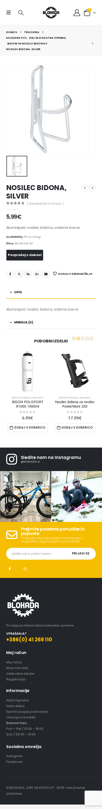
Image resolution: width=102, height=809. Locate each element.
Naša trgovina (17, 700)
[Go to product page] (27, 371)
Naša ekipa (15, 706)
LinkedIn (28, 274)
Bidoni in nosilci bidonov (27, 397)
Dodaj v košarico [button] (29, 427)
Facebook (10, 274)
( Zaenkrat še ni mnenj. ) (45, 203)
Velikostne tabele (20, 673)
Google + (37, 274)
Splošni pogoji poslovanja (27, 711)
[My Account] (77, 12)
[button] (10, 12)
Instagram (25, 568)
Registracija (15, 679)
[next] (92, 187)
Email (46, 274)
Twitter (19, 274)
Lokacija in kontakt (20, 717)
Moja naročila (17, 668)
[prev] (84, 187)
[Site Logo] (51, 12)
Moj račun (14, 662)
